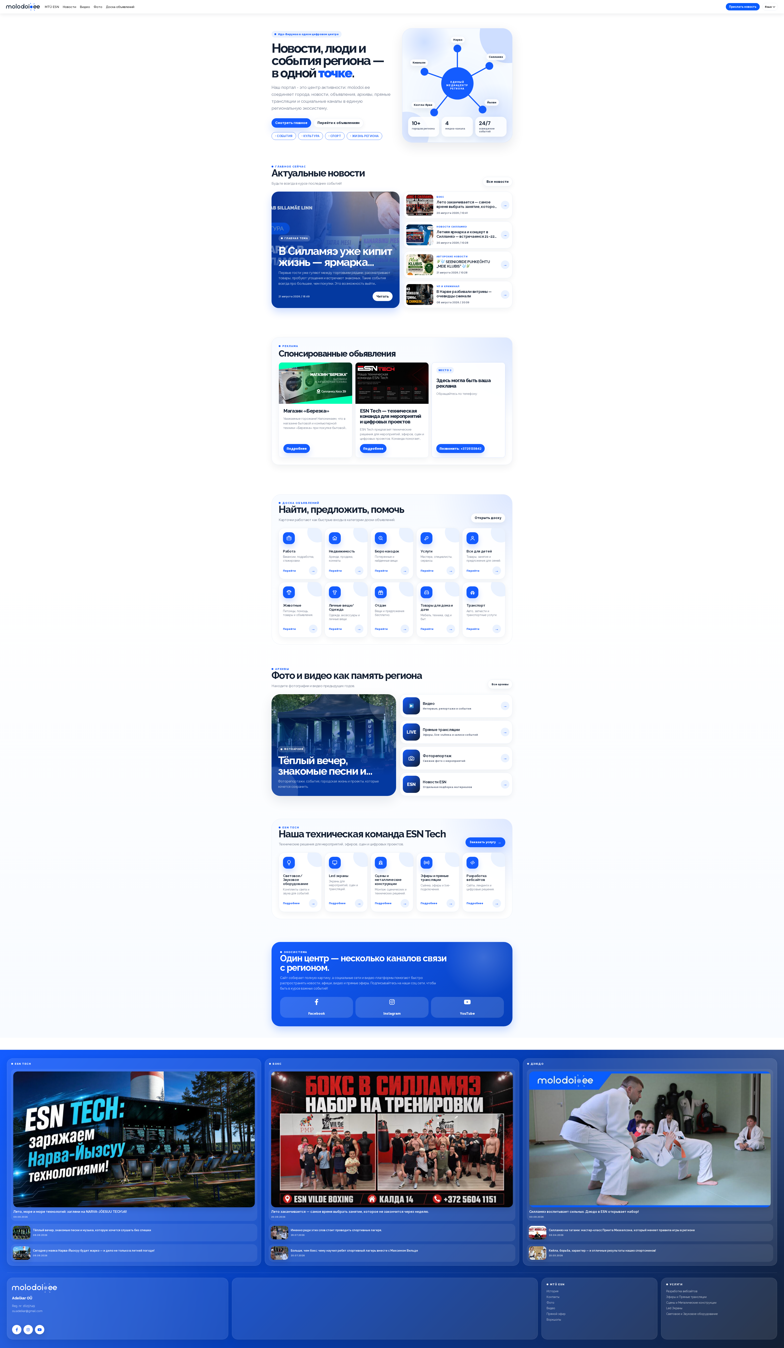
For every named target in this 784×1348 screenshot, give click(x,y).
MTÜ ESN (52, 7)
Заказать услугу (485, 842)
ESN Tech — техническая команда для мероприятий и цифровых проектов (390, 416)
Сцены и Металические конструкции (691, 1302)
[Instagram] (28, 1329)
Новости (69, 7)
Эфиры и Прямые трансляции (686, 1297)
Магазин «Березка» (306, 411)
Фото (98, 7)
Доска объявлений (120, 7)
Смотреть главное (291, 123)
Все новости (498, 182)
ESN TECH (23, 1063)
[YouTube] (39, 1329)
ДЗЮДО (537, 1063)
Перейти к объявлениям (338, 123)
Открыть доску (488, 518)
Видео (85, 7)
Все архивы (500, 684)
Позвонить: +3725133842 (460, 448)
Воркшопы (554, 1319)
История (552, 1291)
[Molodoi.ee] (34, 1288)
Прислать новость (742, 6)
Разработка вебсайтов (681, 1291)
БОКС (277, 1063)
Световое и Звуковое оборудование (692, 1314)
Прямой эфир (556, 1314)
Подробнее (297, 448)
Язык (769, 6)
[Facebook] (16, 1329)
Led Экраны (674, 1308)
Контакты (553, 1297)
